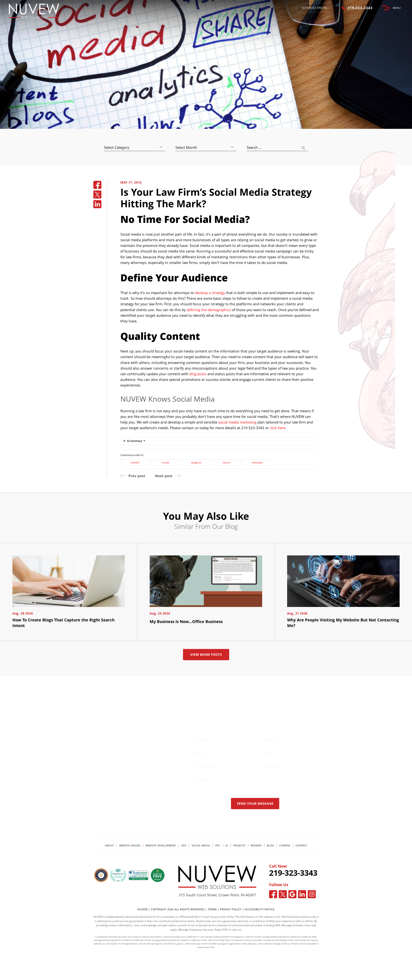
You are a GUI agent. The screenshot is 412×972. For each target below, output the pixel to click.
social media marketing (237, 422)
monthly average (151, 943)
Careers (284, 845)
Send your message (255, 803)
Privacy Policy (231, 909)
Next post (164, 475)
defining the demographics (209, 309)
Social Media (201, 845)
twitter (97, 195)
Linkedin (302, 894)
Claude (165, 462)
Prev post (136, 475)
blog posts (197, 373)
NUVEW (142, 909)
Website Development (161, 845)
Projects (239, 845)
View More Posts (206, 654)
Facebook (273, 894)
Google (292, 894)
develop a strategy (210, 292)
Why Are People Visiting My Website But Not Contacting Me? (343, 622)
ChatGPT (135, 462)
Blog (270, 845)
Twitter (283, 894)
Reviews (256, 845)
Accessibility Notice (260, 909)
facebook (97, 185)
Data (210, 940)
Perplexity (257, 462)
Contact (301, 845)
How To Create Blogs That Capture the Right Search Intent (63, 622)
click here (277, 427)
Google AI (196, 462)
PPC (217, 845)
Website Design (129, 845)
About (109, 845)
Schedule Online (314, 8)
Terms (213, 909)
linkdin (97, 204)
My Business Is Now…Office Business (186, 621)
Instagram (312, 894)
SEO (183, 845)
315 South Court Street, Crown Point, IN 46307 (217, 894)
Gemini (226, 462)
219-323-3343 (360, 8)
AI (226, 845)
